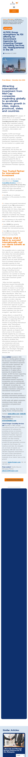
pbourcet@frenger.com (10, 470)
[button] (14, 7)
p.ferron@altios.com (9, 420)
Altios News (11, 19)
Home (4, 19)
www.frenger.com (14, 462)
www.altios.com (13, 413)
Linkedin (23, 413)
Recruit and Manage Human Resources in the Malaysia (13, 750)
